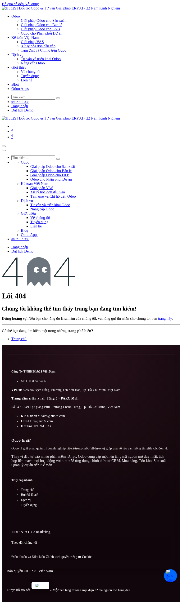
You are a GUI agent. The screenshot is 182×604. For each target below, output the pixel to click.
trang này (165, 318)
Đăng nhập (19, 106)
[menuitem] (15, 16)
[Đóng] (4, 150)
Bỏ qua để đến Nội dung (20, 4)
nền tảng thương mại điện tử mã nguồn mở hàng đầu (94, 590)
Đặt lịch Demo (22, 110)
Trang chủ (19, 339)
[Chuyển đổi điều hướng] (4, 146)
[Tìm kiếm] (58, 98)
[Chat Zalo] (171, 576)
